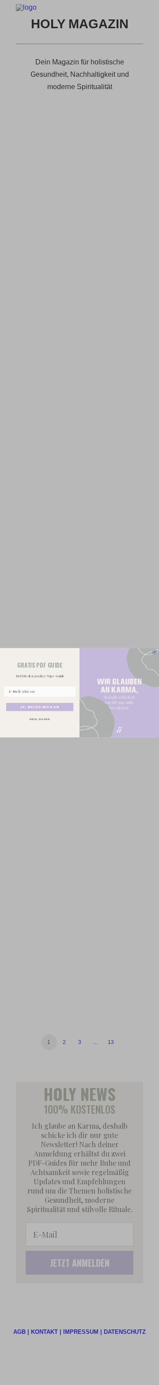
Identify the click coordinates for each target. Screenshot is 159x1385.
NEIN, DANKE (40, 718)
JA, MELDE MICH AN (40, 707)
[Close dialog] (154, 652)
